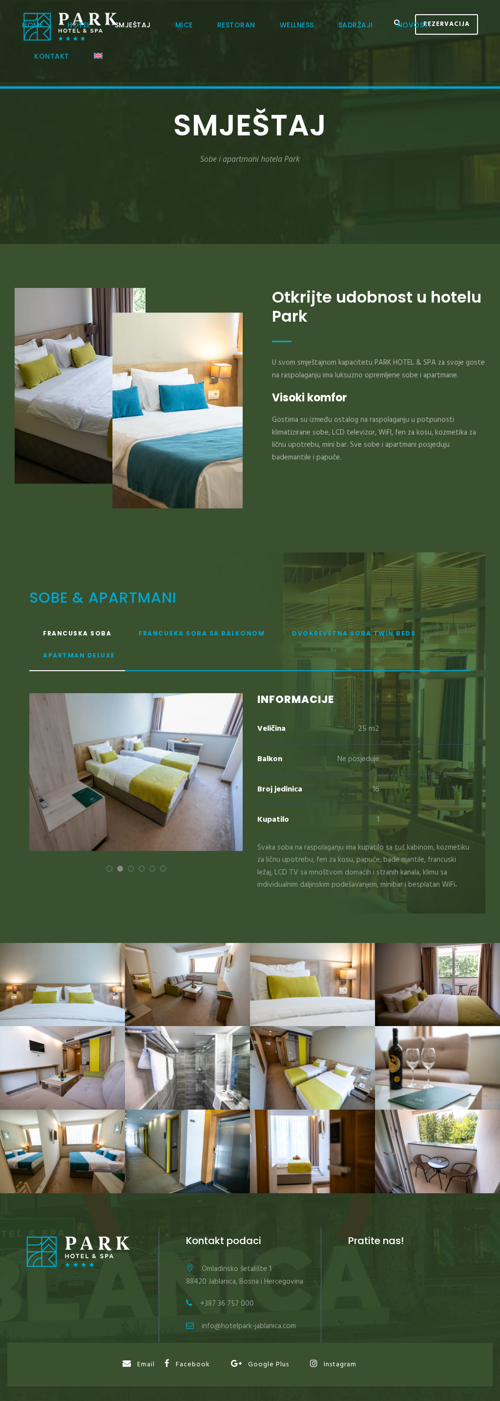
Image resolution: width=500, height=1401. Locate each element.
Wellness (297, 25)
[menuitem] (98, 66)
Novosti (414, 25)
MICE (184, 25)
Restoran (236, 25)
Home (32, 25)
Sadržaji (355, 25)
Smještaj (133, 25)
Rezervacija (446, 24)
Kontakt (51, 56)
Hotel (78, 25)
